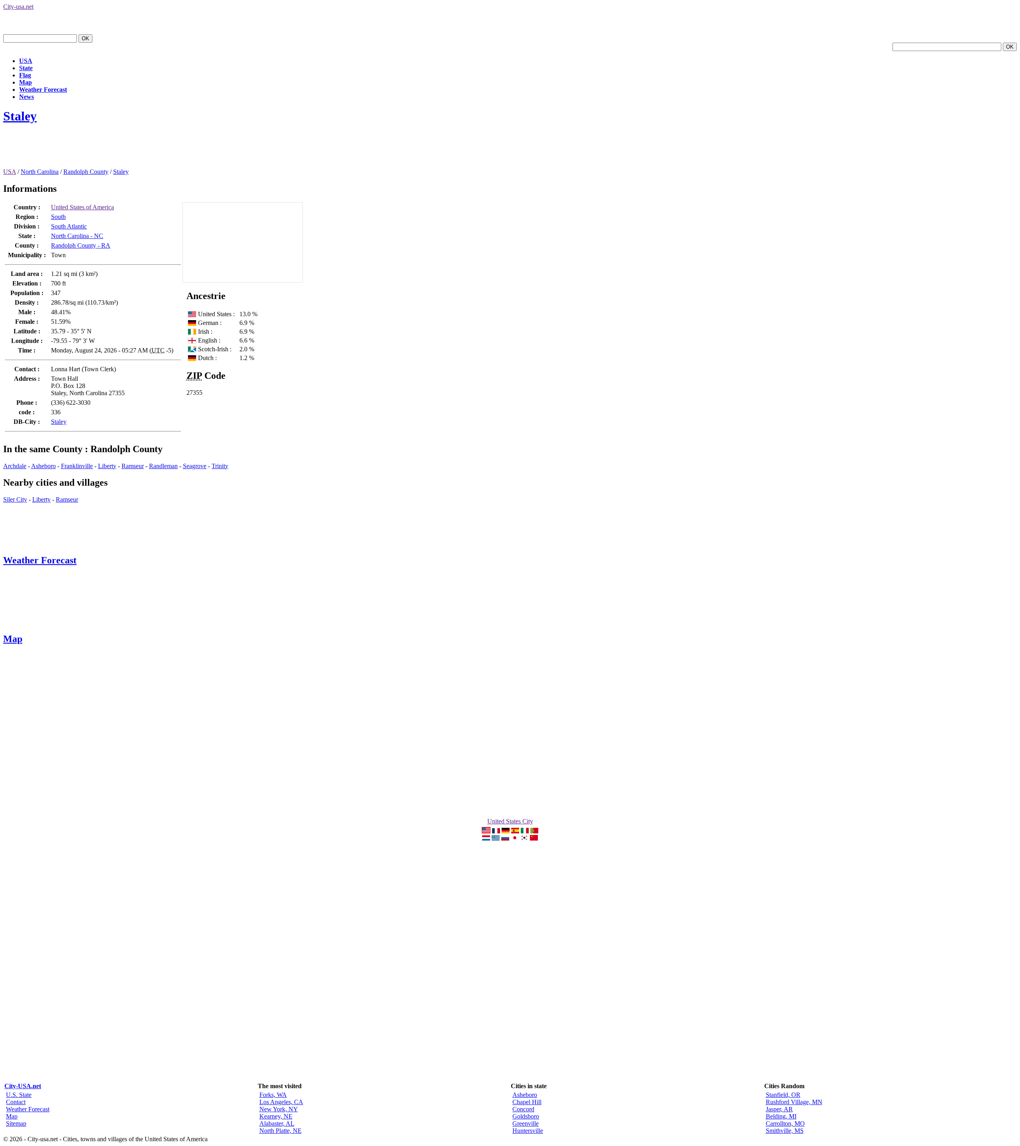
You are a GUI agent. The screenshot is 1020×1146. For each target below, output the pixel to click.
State (26, 68)
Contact (16, 1102)
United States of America (82, 207)
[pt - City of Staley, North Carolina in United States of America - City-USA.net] (534, 831)
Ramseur (133, 466)
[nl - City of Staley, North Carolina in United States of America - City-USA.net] (486, 838)
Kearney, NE (275, 1116)
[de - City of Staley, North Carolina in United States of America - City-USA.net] (506, 831)
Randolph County (85, 171)
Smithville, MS (785, 1130)
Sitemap (16, 1123)
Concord (523, 1109)
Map (25, 82)
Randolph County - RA (80, 245)
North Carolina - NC (77, 235)
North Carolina (40, 171)
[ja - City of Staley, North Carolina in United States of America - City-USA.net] (515, 838)
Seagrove (194, 466)
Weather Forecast (43, 89)
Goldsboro (525, 1116)
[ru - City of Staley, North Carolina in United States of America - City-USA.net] (505, 838)
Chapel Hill (526, 1102)
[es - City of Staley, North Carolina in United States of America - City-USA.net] (515, 831)
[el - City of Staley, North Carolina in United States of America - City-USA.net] (496, 838)
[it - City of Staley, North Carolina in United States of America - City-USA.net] (525, 831)
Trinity (220, 466)
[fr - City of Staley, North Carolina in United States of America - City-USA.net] (496, 831)
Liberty (107, 466)
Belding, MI (781, 1116)
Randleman (163, 466)
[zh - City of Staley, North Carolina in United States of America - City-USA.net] (534, 838)
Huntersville (527, 1130)
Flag (25, 75)
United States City (510, 821)
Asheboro (43, 466)
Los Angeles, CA (281, 1102)
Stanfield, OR (783, 1094)
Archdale (14, 466)
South (58, 216)
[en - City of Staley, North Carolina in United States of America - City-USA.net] (486, 831)
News (26, 96)
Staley (20, 116)
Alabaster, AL (276, 1123)
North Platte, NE (280, 1130)
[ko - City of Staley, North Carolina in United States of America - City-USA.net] (524, 838)
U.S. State (18, 1094)
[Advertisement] (148, 150)
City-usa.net (18, 6)
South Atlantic (69, 226)
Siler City (15, 499)
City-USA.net (22, 1086)
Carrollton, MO (785, 1123)
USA (25, 60)
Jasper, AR (779, 1109)
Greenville (525, 1123)
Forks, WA (273, 1094)
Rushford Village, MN (794, 1102)
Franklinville (77, 466)
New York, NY (278, 1109)
